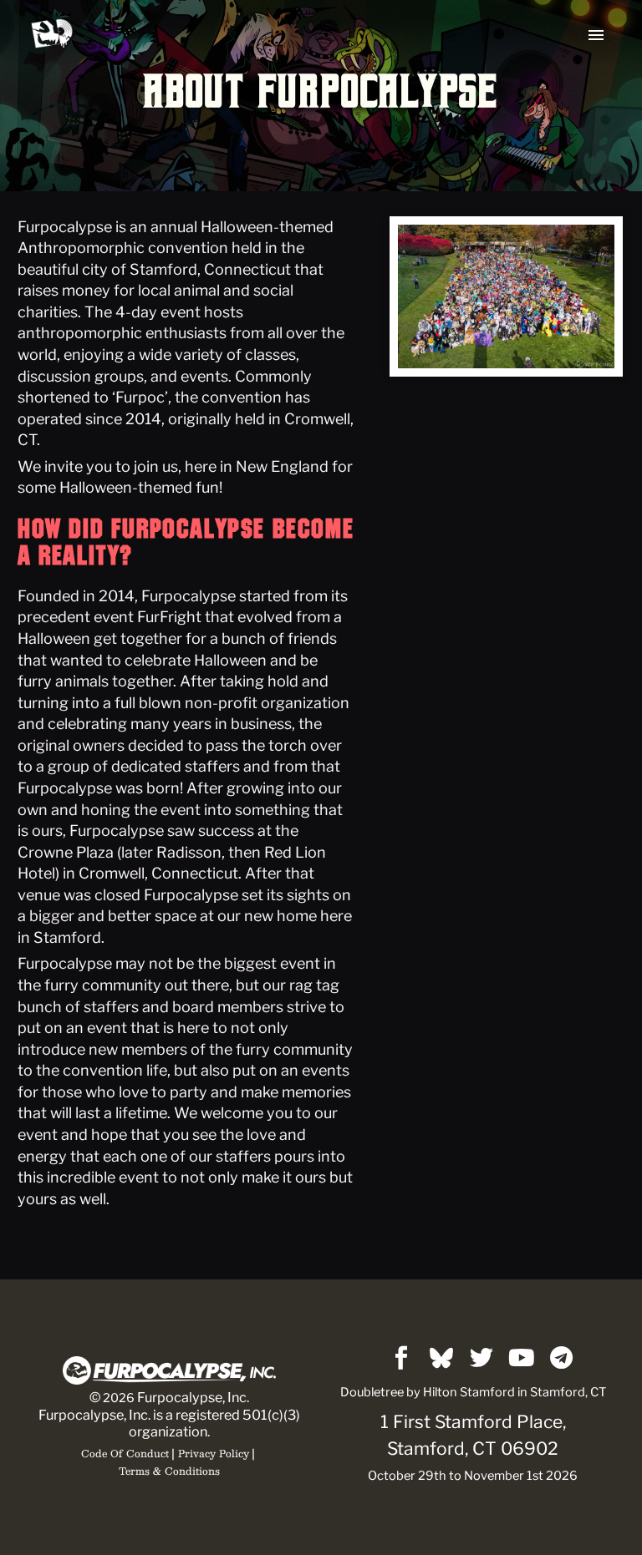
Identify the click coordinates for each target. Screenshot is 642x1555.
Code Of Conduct (125, 1453)
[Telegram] (561, 1358)
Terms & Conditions (169, 1470)
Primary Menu (596, 35)
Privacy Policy (213, 1453)
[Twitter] (481, 1358)
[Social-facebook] (401, 1358)
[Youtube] (521, 1358)
